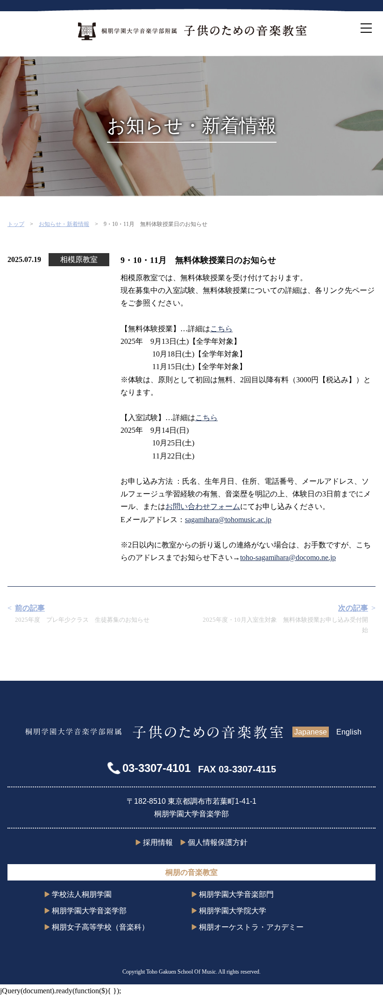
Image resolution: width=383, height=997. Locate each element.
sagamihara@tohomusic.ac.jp (228, 520)
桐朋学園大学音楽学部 (89, 911)
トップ (15, 224)
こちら (221, 329)
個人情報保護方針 (218, 842)
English (349, 732)
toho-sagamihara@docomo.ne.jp (288, 557)
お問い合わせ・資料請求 (373, 498)
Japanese (310, 732)
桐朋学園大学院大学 (232, 911)
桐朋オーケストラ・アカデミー (251, 927)
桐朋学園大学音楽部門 (236, 894)
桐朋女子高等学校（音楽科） (100, 927)
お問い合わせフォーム (202, 506)
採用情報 (158, 842)
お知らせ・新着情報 (64, 224)
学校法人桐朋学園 (82, 894)
